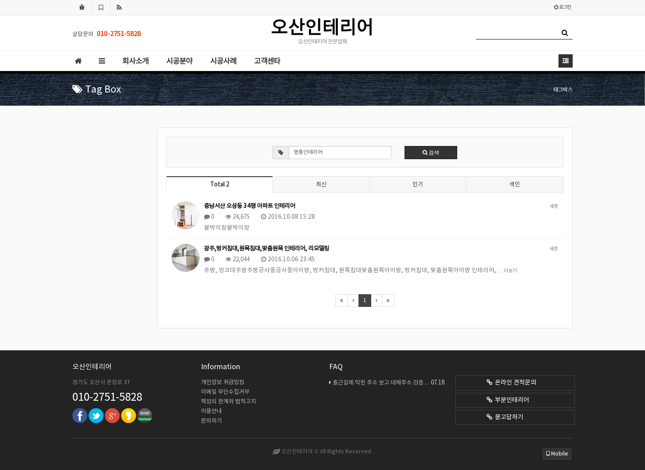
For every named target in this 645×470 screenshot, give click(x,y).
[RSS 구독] (119, 7)
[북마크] (101, 7)
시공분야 (179, 61)
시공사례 (223, 61)
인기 (417, 184)
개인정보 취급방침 (222, 382)
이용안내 (211, 411)
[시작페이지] (82, 7)
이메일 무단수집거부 (225, 392)
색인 (514, 184)
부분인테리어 (510, 400)
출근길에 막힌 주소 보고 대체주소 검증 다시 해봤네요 (388, 382)
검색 (433, 153)
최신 (321, 184)
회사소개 (135, 61)
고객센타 (267, 61)
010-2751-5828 (107, 398)
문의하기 (211, 421)
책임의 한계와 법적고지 (228, 402)
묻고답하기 (507, 417)
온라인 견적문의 (514, 382)
